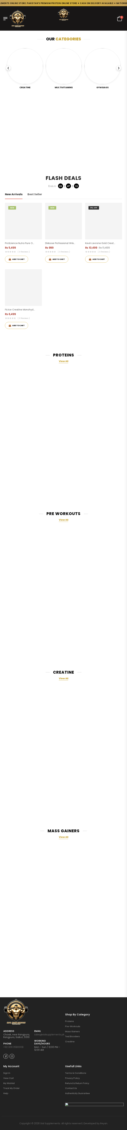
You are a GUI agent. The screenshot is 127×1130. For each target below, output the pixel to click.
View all (63, 361)
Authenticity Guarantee (77, 1093)
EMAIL (37, 1031)
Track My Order (11, 1088)
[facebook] (5, 1056)
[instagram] (11, 1056)
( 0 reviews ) (24, 252)
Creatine (70, 1041)
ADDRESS (8, 1031)
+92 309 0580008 (13, 1047)
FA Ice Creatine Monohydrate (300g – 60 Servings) (33, 309)
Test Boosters (72, 1036)
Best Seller (34, 194)
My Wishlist (9, 1083)
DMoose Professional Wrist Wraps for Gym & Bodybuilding (77, 243)
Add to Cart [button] (18, 259)
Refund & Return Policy (77, 1083)
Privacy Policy (72, 1078)
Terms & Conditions (75, 1073)
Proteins (69, 1021)
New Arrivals (13, 194)
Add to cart (18, 325)
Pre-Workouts (72, 1026)
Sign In (6, 1073)
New (12, 207)
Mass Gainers (72, 1031)
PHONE (7, 1043)
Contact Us (71, 1088)
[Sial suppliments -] (17, 18)
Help (5, 1093)
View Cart (8, 1078)
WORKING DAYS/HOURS (42, 1042)
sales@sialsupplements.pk (49, 1034)
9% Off (93, 207)
